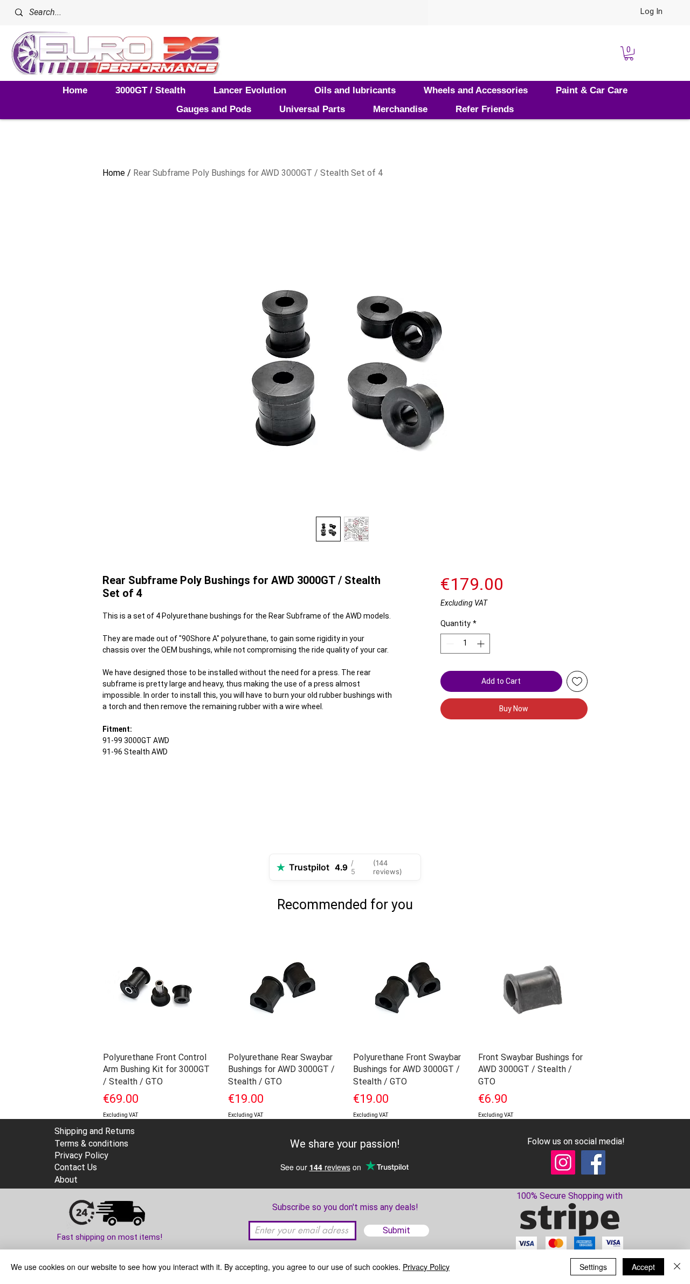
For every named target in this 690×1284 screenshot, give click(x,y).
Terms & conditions (91, 1143)
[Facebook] (593, 1162)
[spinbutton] (465, 643)
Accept (643, 1266)
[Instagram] (563, 1162)
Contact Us (75, 1167)
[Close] (677, 1266)
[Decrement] (449, 643)
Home (113, 173)
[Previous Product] (87, 987)
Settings (593, 1266)
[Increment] (481, 643)
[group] (345, 1040)
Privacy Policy (426, 1266)
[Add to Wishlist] (577, 681)
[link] (628, 53)
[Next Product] (602, 987)
